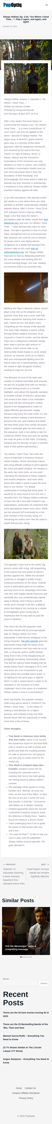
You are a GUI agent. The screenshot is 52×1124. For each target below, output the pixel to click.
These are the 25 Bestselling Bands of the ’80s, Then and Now (25, 1026)
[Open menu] (46, 5)
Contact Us (30, 1088)
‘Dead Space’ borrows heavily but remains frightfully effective (38, 870)
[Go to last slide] (6, 931)
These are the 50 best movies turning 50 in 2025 (26, 1014)
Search (6, 979)
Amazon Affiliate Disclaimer (26, 1093)
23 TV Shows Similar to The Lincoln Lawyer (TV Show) (22, 1049)
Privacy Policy (26, 1098)
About (19, 1088)
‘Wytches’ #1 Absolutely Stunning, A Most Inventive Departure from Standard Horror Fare (14, 874)
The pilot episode (29, 641)
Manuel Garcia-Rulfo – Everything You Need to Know (23, 1038)
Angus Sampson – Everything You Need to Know (26, 1061)
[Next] (45, 931)
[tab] (21, 957)
